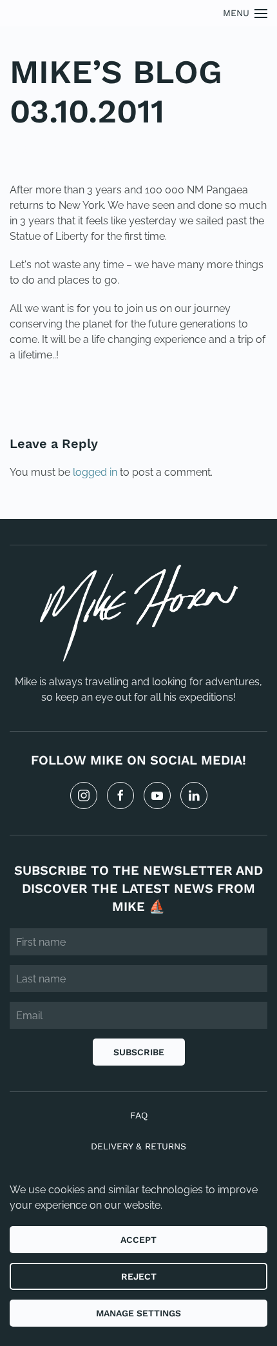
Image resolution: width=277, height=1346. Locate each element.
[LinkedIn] (193, 795)
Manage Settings (138, 1313)
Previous (51, 399)
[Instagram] (83, 795)
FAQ (139, 1115)
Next (238, 399)
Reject (139, 1276)
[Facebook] (120, 795)
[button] (245, 13)
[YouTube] (157, 795)
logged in (95, 472)
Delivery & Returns (138, 1146)
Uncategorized (98, 149)
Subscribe (138, 1052)
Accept (138, 1239)
